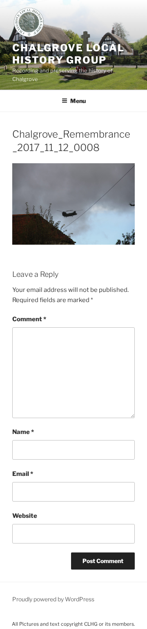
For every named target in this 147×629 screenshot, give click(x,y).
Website (24, 515)
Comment (29, 319)
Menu (78, 100)
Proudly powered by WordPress (53, 599)
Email (22, 474)
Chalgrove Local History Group (68, 54)
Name (23, 432)
